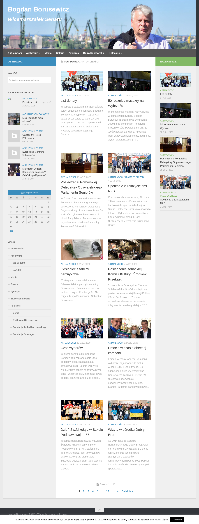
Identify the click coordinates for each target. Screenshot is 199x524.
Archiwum (32, 53)
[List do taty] (82, 81)
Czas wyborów (72, 348)
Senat (16, 313)
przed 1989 (19, 263)
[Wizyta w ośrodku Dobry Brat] (129, 410)
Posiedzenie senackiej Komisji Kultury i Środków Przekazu (127, 274)
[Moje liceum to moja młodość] (14, 119)
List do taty (69, 101)
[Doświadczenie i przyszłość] (14, 103)
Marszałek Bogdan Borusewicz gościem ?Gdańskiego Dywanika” (34, 172)
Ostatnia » (127, 491)
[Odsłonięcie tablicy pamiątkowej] (82, 249)
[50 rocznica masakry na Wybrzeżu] (129, 81)
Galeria (60, 53)
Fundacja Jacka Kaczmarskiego (30, 327)
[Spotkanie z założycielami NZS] (129, 163)
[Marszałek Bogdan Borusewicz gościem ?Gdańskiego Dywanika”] (14, 169)
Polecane (114, 53)
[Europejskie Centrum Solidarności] (14, 153)
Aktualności (15, 53)
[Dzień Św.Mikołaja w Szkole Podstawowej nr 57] (82, 410)
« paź (11, 231)
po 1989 (39, 131)
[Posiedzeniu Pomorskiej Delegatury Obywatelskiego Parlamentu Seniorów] (82, 163)
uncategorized (134, 177)
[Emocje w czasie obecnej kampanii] (129, 328)
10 (107, 491)
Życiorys (74, 53)
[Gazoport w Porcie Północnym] (14, 136)
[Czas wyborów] (82, 328)
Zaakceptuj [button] (177, 520)
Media (48, 53)
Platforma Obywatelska (25, 320)
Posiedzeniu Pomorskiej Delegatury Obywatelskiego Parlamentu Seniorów (81, 187)
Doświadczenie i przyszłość (36, 102)
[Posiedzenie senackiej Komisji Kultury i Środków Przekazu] (129, 249)
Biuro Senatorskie (93, 53)
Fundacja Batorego (23, 334)
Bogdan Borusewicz (38, 9)
